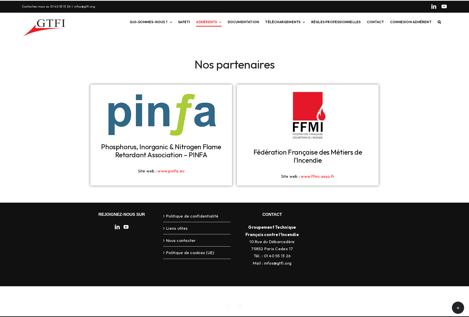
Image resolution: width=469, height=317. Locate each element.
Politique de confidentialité (192, 215)
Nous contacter (181, 240)
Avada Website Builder (206, 294)
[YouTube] (444, 6)
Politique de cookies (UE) (190, 252)
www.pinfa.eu (171, 170)
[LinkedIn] (433, 6)
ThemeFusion (239, 294)
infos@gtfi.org (84, 6)
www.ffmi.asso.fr (317, 176)
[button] (439, 22)
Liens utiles (177, 228)
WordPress (314, 294)
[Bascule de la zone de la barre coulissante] (458, 308)
